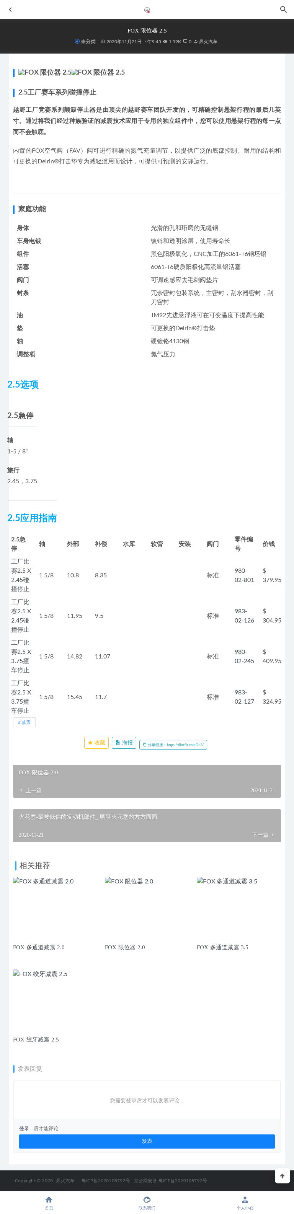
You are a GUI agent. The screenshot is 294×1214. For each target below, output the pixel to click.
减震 (26, 722)
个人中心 (245, 1208)
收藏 (99, 743)
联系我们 (147, 1208)
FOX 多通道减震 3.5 (223, 947)
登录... (26, 1128)
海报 (127, 743)
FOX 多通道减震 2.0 (39, 947)
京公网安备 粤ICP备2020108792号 (170, 1180)
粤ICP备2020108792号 (106, 1180)
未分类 (88, 41)
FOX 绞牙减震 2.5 (36, 1039)
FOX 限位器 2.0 (125, 947)
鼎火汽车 (207, 41)
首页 (49, 1208)
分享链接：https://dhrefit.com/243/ (175, 745)
